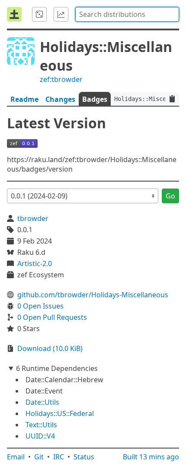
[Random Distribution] (39, 14)
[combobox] (127, 14)
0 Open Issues (40, 306)
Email (16, 457)
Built (151, 457)
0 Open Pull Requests (52, 317)
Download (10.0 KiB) (50, 348)
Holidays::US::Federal (60, 413)
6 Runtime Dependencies (57, 368)
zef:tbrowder (61, 79)
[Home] (14, 14)
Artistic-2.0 (34, 263)
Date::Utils (42, 402)
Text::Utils (41, 424)
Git (39, 457)
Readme (24, 99)
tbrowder (32, 218)
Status (84, 457)
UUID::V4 (40, 436)
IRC (58, 457)
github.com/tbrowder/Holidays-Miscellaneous (92, 294)
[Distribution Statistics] (61, 14)
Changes (60, 99)
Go (170, 196)
